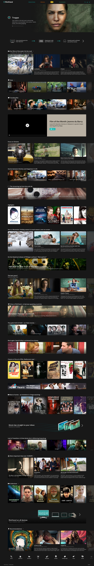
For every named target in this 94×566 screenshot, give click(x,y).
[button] (89, 2)
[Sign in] (87, 2)
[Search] (85, 2)
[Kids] (52, 2)
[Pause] (27, 125)
